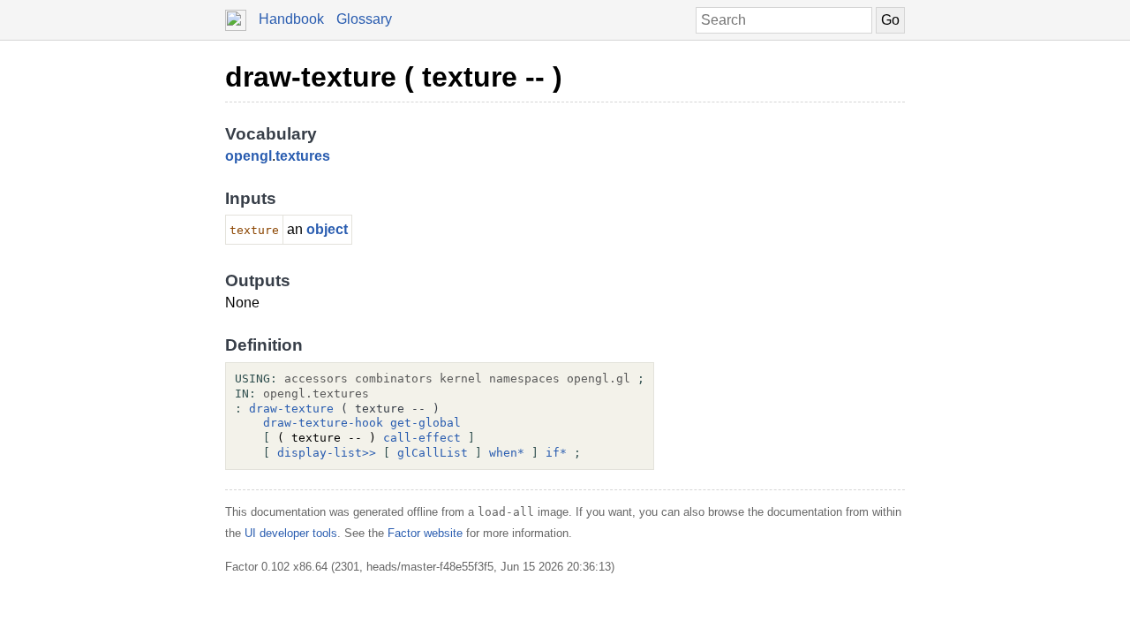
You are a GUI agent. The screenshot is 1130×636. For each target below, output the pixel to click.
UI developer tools (291, 533)
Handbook (291, 18)
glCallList (432, 452)
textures (302, 155)
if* (556, 452)
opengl (248, 155)
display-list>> (326, 452)
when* (506, 452)
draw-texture (291, 408)
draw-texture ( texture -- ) (393, 77)
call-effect (422, 437)
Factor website (425, 533)
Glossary (364, 18)
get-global (425, 422)
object (327, 229)
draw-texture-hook (323, 422)
